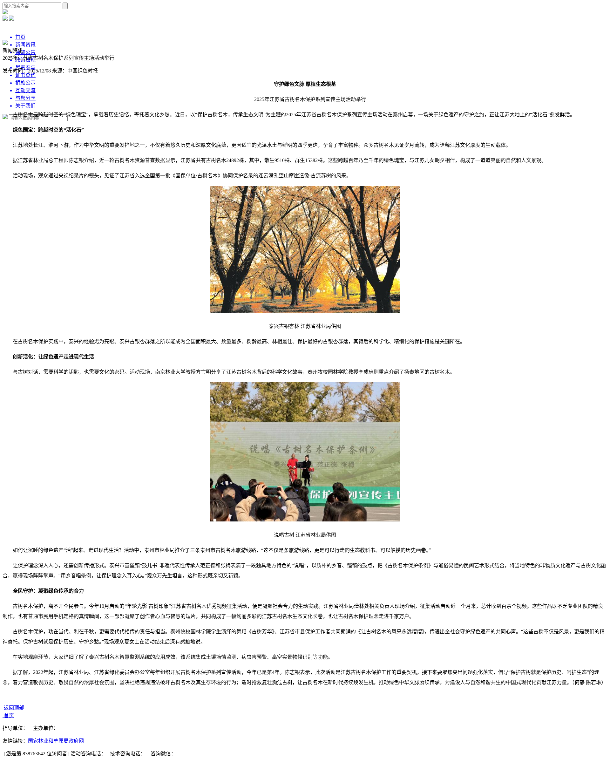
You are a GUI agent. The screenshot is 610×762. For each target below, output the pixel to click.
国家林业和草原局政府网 (56, 741)
